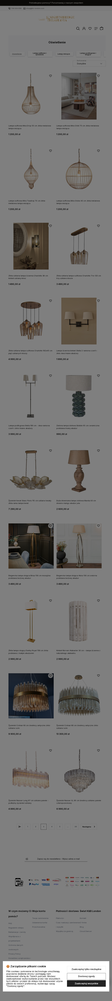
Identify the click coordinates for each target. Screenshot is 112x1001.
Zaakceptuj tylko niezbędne (86, 969)
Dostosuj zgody (86, 976)
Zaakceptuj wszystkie (86, 983)
